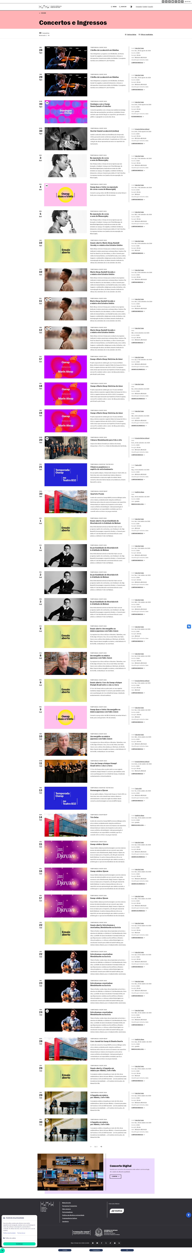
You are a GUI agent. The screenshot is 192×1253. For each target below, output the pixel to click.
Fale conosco (66, 1209)
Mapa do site (66, 1203)
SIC (127, 1250)
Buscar (123, 6)
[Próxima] (101, 1147)
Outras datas (131, 34)
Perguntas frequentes (69, 1206)
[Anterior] (91, 1147)
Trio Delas (94, 817)
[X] (176, 1)
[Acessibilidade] (188, 1215)
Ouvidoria (65, 1221)
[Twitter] (106, 1243)
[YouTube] (172, 1)
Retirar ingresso (136, 116)
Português (139, 6)
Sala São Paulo (139, 48)
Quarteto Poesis (97, 494)
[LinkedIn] (166, 1)
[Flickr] (163, 1)
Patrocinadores (67, 1212)
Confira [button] (114, 1176)
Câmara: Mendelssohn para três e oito (106, 440)
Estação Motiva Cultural (142, 129)
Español (150, 6)
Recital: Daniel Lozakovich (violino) (104, 131)
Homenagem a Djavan (99, 791)
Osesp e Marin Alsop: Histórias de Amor (106, 359)
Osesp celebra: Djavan (99, 844)
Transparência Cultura (69, 1218)
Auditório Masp (139, 492)
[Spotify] (115, 1243)
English (145, 6)
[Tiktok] (169, 1)
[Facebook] (182, 1)
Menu (115, 6)
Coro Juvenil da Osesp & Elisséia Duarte (106, 1041)
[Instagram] (179, 1)
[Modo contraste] (131, 6)
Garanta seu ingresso (138, 369)
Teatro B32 (138, 465)
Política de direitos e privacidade (73, 1215)
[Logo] (51, 7)
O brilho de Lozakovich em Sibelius (104, 50)
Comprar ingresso (137, 62)
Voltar (43, 13)
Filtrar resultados (147, 34)
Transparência (96, 1250)
